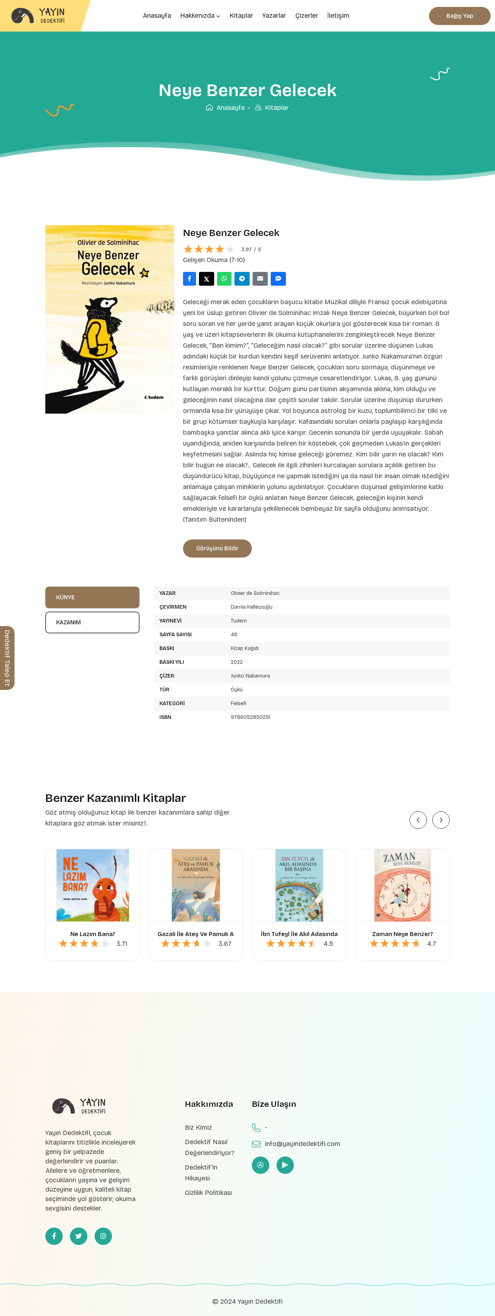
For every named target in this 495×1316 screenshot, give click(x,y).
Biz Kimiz (198, 1127)
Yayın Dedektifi (260, 1301)
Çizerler (306, 16)
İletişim (338, 16)
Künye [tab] (65, 597)
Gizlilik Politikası (208, 1193)
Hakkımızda (197, 16)
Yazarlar (274, 16)
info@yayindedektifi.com (302, 1144)
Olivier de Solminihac (255, 593)
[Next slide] (441, 820)
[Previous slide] (418, 820)
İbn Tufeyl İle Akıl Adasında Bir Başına (314, 934)
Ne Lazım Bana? (92, 934)
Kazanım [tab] (68, 622)
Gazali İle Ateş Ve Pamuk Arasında (206, 934)
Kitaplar (241, 16)
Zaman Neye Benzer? (402, 934)
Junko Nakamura (250, 676)
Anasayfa (157, 16)
